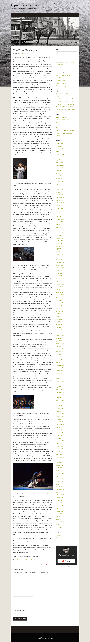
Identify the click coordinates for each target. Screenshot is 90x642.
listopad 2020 (59, 330)
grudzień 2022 (60, 262)
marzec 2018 (59, 416)
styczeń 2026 (59, 162)
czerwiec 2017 (60, 441)
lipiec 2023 (59, 243)
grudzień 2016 (60, 457)
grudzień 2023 (60, 230)
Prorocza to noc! (60, 80)
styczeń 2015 (59, 519)
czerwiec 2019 (60, 376)
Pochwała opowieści (61, 83)
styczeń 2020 (59, 357)
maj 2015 (58, 508)
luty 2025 (58, 192)
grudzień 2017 (60, 424)
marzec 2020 (59, 351)
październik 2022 (60, 268)
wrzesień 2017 (60, 433)
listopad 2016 (59, 460)
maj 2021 (58, 314)
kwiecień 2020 (60, 349)
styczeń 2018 (59, 422)
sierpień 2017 (59, 435)
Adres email (17, 603)
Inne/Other (59, 122)
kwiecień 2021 (60, 316)
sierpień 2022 (59, 273)
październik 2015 (60, 495)
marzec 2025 (59, 189)
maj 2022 (58, 281)
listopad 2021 (59, 297)
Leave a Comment (30, 53)
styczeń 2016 (59, 487)
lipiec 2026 (59, 146)
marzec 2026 (59, 157)
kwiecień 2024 (60, 219)
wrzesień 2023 (60, 238)
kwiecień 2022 (60, 284)
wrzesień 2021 (60, 303)
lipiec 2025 (59, 178)
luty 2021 (58, 322)
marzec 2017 (59, 449)
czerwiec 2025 (60, 181)
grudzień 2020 (60, 327)
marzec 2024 (59, 222)
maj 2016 (58, 476)
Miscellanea (59, 125)
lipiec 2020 (59, 341)
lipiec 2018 (59, 406)
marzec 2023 (59, 254)
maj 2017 (58, 443)
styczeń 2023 (59, 260)
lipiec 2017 (59, 438)
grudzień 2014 (60, 522)
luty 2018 (58, 419)
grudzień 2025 (60, 165)
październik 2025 (60, 170)
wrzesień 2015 (60, 497)
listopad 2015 (59, 492)
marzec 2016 (59, 481)
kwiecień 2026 (60, 154)
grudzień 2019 (60, 360)
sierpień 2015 (59, 500)
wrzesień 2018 (60, 400)
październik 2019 (60, 365)
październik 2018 (60, 397)
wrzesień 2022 (60, 270)
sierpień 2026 (59, 143)
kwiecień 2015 (60, 511)
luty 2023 (58, 257)
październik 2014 (60, 527)
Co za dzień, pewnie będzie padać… (46, 564)
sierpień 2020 (59, 338)
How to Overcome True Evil (63, 75)
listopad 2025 (59, 168)
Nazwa (15, 595)
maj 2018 (58, 411)
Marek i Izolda (70, 102)
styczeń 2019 (59, 389)
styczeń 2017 (59, 454)
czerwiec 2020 (60, 343)
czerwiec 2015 (60, 506)
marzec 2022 (59, 287)
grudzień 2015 (60, 489)
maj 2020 (58, 346)
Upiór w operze (24, 5)
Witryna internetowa (19, 610)
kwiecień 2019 (60, 381)
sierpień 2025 (59, 176)
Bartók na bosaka (70, 109)
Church (38, 638)
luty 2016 (58, 484)
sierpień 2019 (59, 370)
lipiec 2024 (59, 211)
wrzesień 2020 (60, 335)
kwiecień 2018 (60, 414)
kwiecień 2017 (60, 446)
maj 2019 (58, 378)
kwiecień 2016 (60, 479)
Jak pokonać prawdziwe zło (63, 78)
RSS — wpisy (59, 535)
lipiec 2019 (59, 373)
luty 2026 (58, 160)
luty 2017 (58, 452)
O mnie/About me (61, 67)
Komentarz (16, 579)
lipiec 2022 (59, 276)
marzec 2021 (59, 319)
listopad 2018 (59, 395)
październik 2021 (60, 300)
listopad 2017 (59, 427)
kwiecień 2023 (60, 251)
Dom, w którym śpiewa (62, 86)
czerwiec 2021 (60, 311)
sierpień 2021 (59, 306)
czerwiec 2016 (60, 473)
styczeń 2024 (59, 227)
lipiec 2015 (59, 503)
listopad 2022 (59, 265)
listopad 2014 (59, 524)
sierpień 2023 (59, 241)
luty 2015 (58, 516)
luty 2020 (58, 354)
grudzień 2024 (60, 197)
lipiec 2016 (59, 470)
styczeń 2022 (59, 292)
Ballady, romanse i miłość (66, 99)
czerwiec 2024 (60, 214)
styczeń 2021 (59, 324)
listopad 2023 (59, 233)
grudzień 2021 (60, 295)
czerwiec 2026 (60, 149)
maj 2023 (58, 249)
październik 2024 (60, 203)
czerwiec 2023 (60, 246)
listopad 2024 (59, 200)
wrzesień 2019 (60, 368)
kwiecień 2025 (60, 187)
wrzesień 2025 (60, 173)
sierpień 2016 (59, 468)
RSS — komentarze (61, 538)
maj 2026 (58, 151)
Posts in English (20, 559)
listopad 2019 (59, 362)
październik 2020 (60, 333)
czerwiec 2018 (60, 408)
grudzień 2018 (60, 392)
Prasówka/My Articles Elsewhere (65, 130)
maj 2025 (58, 184)
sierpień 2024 (59, 208)
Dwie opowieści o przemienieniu (20, 564)
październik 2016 (60, 462)
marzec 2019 (59, 384)
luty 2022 (58, 289)
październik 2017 (60, 430)
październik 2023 (60, 235)
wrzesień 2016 (60, 465)
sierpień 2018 (59, 403)
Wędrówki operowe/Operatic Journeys (30, 559)
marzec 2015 (59, 514)
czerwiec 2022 (60, 279)
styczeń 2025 (59, 195)
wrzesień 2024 (60, 205)
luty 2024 (58, 224)
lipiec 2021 (59, 308)
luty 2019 (58, 387)
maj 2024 (58, 216)
